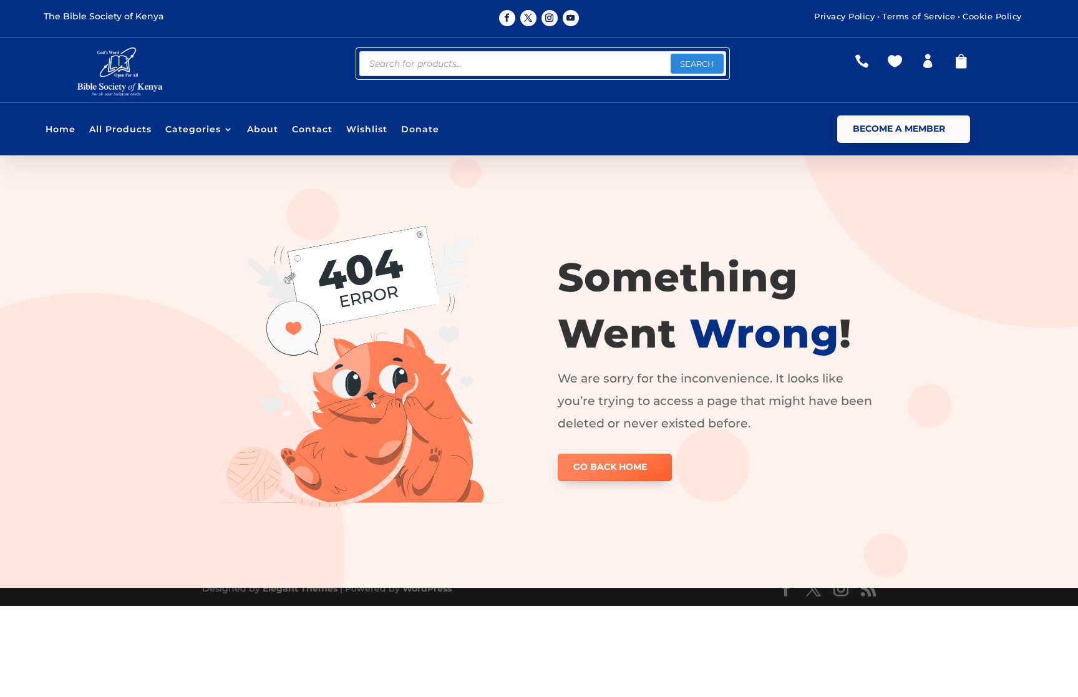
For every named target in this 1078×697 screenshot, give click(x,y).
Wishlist (366, 130)
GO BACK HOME (610, 466)
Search (697, 64)
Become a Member (899, 128)
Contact (312, 130)
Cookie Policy (992, 16)
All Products (120, 130)
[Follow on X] (528, 18)
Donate (420, 130)
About (262, 130)
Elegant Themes (300, 588)
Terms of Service (918, 16)
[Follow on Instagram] (549, 18)
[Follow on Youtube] (571, 18)
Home (60, 130)
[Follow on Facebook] (507, 18)
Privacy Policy (844, 16)
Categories (193, 130)
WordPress (427, 588)
